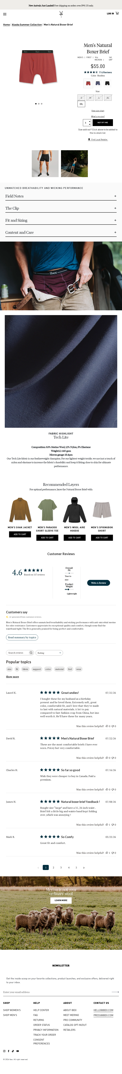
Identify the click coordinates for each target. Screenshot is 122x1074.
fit (17, 669)
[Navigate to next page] (84, 867)
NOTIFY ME (103, 122)
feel (70, 669)
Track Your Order (44, 1034)
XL (108, 97)
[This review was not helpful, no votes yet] (113, 726)
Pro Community (72, 1020)
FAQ (35, 1015)
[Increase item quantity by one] (89, 121)
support (37, 669)
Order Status (41, 1025)
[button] (36, 103)
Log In (110, 13)
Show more (12, 676)
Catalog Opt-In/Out (75, 1025)
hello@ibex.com (103, 1010)
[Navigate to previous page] (38, 867)
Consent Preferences (41, 1041)
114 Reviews (105, 72)
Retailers (69, 1030)
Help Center (41, 1010)
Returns (38, 1020)
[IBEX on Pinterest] (18, 1051)
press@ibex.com (103, 1015)
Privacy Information (45, 1030)
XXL (81, 104)
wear (78, 669)
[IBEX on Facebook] (8, 1051)
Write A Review (98, 582)
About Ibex (69, 1010)
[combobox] (49, 653)
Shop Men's (10, 1015)
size (9, 669)
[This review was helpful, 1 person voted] (107, 824)
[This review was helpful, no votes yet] (107, 726)
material (59, 669)
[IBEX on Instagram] (4, 1051)
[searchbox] (17, 652)
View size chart (98, 110)
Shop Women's (12, 1010)
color (48, 669)
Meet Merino (71, 1015)
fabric (25, 669)
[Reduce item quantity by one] (89, 124)
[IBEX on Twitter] (13, 1051)
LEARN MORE (61, 900)
